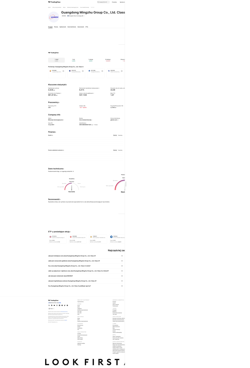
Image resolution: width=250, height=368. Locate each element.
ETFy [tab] (87, 27)
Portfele (79, 333)
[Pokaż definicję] (59, 88)
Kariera (114, 331)
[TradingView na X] (49, 305)
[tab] (115, 135)
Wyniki (78, 326)
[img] (82, 15)
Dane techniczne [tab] (72, 27)
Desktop (79, 344)
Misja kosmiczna (116, 326)
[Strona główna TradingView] (54, 2)
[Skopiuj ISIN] (92, 124)
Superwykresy (80, 301)
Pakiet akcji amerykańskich (118, 321)
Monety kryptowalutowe (82, 310)
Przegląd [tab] (50, 27)
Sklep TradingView (117, 336)
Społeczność (123, 2)
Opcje (78, 336)
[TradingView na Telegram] (62, 305)
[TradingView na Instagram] (57, 305)
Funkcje (114, 301)
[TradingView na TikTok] (65, 305)
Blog (114, 328)
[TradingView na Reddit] (67, 305)
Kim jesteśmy (115, 325)
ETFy (78, 307)
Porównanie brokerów (117, 312)
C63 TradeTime (116, 339)
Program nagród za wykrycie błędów (120, 351)
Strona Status (115, 353)
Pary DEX (79, 312)
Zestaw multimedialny (117, 332)
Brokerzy (114, 311)
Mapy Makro (80, 337)
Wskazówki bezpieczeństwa (119, 350)
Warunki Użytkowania (117, 343)
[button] (117, 2)
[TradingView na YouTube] (54, 305)
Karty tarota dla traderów (118, 337)
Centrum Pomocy (116, 329)
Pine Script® (80, 339)
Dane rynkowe (116, 304)
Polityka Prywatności (117, 346)
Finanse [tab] (56, 27)
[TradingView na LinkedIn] (59, 305)
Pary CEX (79, 311)
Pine (78, 314)
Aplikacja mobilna (81, 343)
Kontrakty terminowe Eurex (118, 319)
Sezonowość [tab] (81, 27)
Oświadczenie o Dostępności (119, 349)
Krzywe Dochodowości (82, 335)
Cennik (114, 303)
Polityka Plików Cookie (117, 347)
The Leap (115, 314)
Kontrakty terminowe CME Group (119, 318)
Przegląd (114, 310)
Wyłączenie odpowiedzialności (119, 344)
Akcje (78, 305)
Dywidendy (79, 328)
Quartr (66, 320)
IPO (78, 329)
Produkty (114, 2)
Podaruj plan (115, 305)
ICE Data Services (64, 311)
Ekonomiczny (80, 325)
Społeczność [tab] (63, 27)
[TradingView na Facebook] (52, 305)
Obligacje (79, 308)
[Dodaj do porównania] (63, 71)
